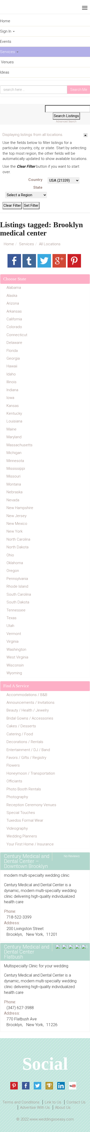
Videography (17, 828)
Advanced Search (66, 121)
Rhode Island (17, 586)
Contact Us (76, 1102)
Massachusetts (19, 445)
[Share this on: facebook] (14, 261)
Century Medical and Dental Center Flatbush (27, 952)
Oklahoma (14, 563)
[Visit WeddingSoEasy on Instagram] (49, 1085)
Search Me (78, 90)
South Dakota (17, 602)
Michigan (14, 452)
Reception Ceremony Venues (31, 805)
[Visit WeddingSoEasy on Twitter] (37, 1085)
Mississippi (15, 468)
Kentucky (14, 413)
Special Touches (20, 812)
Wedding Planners (21, 836)
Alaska (11, 295)
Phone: (10, 911)
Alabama (13, 287)
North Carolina (18, 539)
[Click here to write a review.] (71, 947)
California (14, 319)
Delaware (14, 342)
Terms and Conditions (21, 1102)
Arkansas (14, 311)
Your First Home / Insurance (30, 844)
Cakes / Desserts (21, 726)
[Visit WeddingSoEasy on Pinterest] (14, 1085)
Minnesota (15, 461)
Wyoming (14, 673)
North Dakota (17, 547)
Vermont (13, 633)
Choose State (14, 279)
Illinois (11, 382)
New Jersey (16, 516)
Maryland (14, 437)
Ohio (10, 555)
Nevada (12, 500)
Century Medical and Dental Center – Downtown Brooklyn (27, 861)
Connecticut (16, 335)
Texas (11, 618)
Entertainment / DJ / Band (28, 750)
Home (9, 244)
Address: (12, 923)
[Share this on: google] (59, 261)
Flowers (13, 765)
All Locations (49, 244)
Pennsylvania (17, 578)
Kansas (12, 405)
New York (14, 531)
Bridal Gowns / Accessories (29, 718)
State (37, 187)
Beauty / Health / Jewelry (27, 710)
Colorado (14, 327)
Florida (12, 350)
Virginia (12, 641)
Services (26, 244)
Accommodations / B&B (26, 695)
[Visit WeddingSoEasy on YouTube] (72, 1085)
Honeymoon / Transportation (30, 773)
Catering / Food (19, 734)
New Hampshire (19, 508)
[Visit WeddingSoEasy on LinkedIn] (61, 1085)
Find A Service (16, 686)
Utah (10, 625)
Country (35, 179)
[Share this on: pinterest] (74, 261)
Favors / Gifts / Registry (26, 757)
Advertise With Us (35, 1107)
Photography (17, 797)
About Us (62, 1107)
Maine (11, 429)
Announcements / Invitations (30, 702)
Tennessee (16, 610)
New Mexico (16, 523)
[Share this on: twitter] (44, 261)
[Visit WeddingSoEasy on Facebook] (26, 1085)
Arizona (12, 303)
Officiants (14, 781)
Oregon (12, 570)
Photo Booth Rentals (23, 789)
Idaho (11, 374)
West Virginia (17, 657)
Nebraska (14, 492)
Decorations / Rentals (24, 742)
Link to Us (53, 1102)
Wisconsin (15, 665)
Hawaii (11, 366)
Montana (13, 484)
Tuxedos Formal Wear (24, 820)
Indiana (12, 390)
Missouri (13, 476)
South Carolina (18, 594)
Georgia (13, 358)
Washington (16, 649)
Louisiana (14, 421)
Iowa (10, 397)
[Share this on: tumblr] (29, 261)
